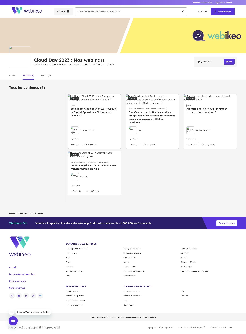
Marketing (184, 253)
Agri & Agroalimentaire (75, 271)
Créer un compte (17, 281)
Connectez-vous (17, 288)
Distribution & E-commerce (133, 271)
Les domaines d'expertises (22, 274)
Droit (68, 262)
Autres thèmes (129, 276)
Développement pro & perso (76, 249)
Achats (126, 262)
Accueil (12, 213)
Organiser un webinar (223, 2)
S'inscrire (202, 11)
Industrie (69, 267)
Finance (184, 258)
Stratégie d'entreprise (131, 249)
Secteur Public (129, 267)
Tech (68, 258)
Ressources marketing (202, 2)
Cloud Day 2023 (25, 213)
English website (150, 317)
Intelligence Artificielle (132, 253)
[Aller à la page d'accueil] (29, 11)
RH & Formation (129, 258)
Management (71, 253)
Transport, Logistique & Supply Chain (195, 271)
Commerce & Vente (188, 262)
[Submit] (183, 11)
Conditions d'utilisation (106, 317)
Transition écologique (189, 249)
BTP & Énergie (186, 267)
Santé (68, 276)
